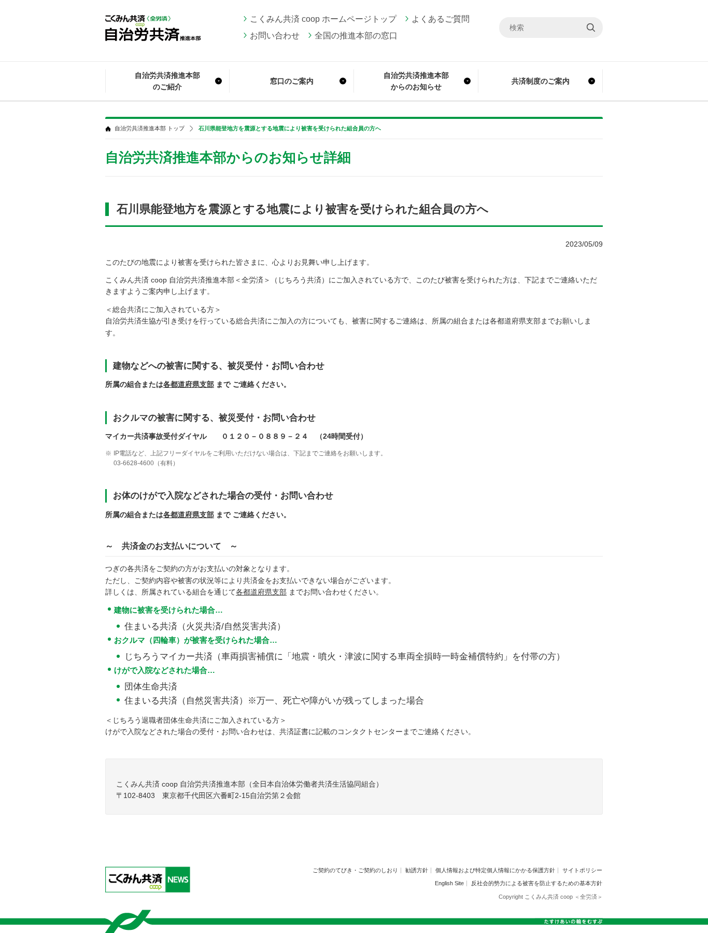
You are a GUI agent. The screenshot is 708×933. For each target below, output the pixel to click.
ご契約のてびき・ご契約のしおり (355, 870)
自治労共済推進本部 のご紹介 (167, 81)
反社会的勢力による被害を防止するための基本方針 (536, 883)
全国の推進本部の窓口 (356, 35)
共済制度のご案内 (541, 81)
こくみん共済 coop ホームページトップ (323, 19)
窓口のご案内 (292, 81)
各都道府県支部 (188, 384)
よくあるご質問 (441, 19)
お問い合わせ (275, 35)
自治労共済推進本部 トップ (150, 128)
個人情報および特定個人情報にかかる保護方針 (495, 870)
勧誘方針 (416, 870)
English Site (449, 883)
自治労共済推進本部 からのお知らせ (416, 81)
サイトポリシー (582, 870)
